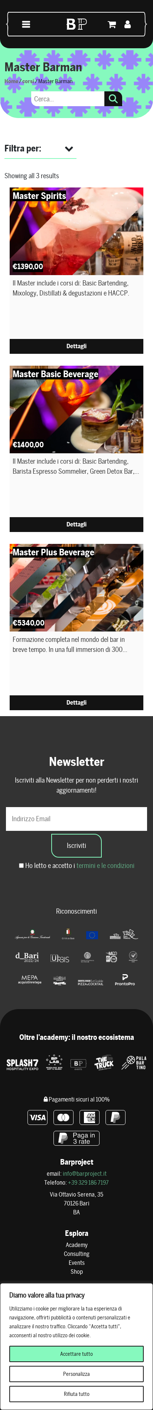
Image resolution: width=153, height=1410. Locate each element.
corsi (28, 81)
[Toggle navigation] (26, 24)
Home (11, 81)
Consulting (76, 1253)
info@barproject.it (85, 1173)
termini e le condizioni (105, 865)
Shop (77, 1271)
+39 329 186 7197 (88, 1182)
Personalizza (76, 1374)
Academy (77, 1245)
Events (77, 1262)
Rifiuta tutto (76, 1394)
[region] (76, 1346)
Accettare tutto (76, 1354)
